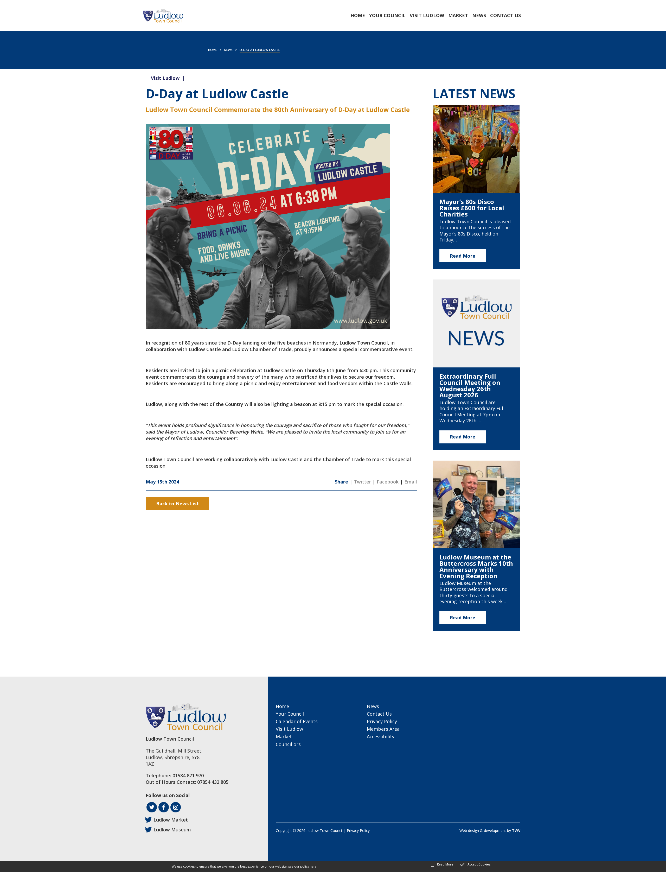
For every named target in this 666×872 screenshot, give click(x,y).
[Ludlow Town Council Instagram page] (176, 807)
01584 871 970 (188, 775)
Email (410, 482)
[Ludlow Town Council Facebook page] (164, 807)
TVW (516, 830)
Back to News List (177, 503)
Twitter (362, 482)
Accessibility (380, 736)
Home (212, 50)
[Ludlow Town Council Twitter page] (152, 807)
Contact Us (379, 714)
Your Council (290, 714)
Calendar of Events (297, 721)
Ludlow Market (170, 820)
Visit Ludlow (289, 729)
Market (284, 736)
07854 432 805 (212, 782)
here (313, 866)
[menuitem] (357, 15)
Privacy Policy (382, 721)
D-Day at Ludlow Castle (260, 50)
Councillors (288, 744)
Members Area (383, 729)
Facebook (388, 482)
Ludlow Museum (172, 829)
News (228, 50)
